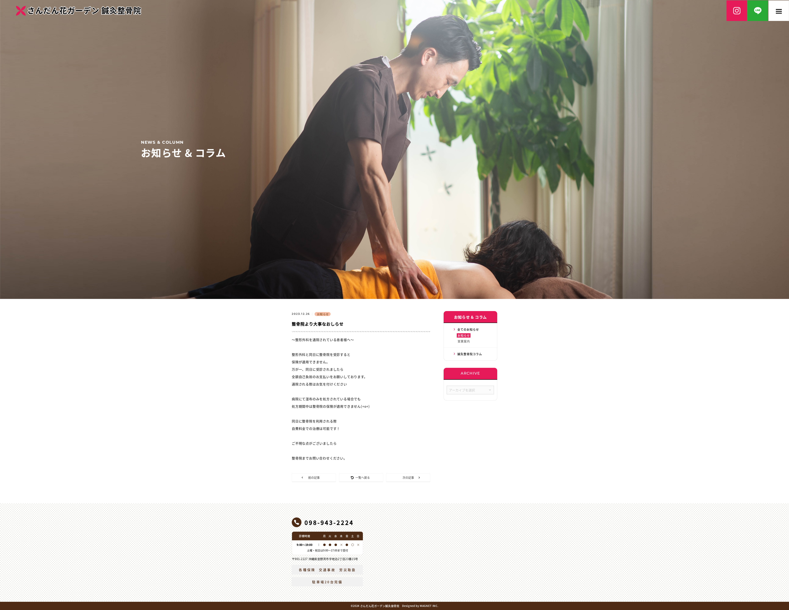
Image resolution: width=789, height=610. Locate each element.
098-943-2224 (329, 522)
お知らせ (464, 335)
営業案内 (464, 341)
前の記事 (314, 477)
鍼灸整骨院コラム (469, 354)
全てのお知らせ (468, 329)
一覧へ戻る (362, 477)
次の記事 (408, 477)
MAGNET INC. (429, 606)
